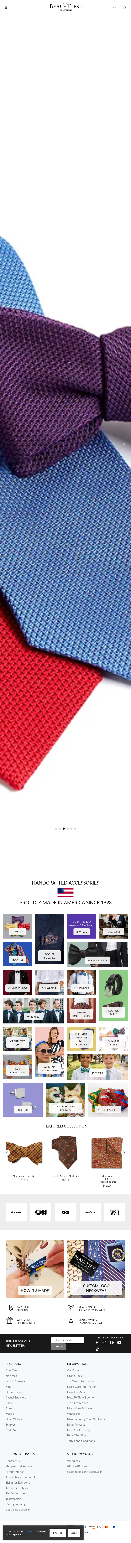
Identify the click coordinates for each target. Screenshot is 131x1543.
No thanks (93, 812)
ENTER (93, 788)
